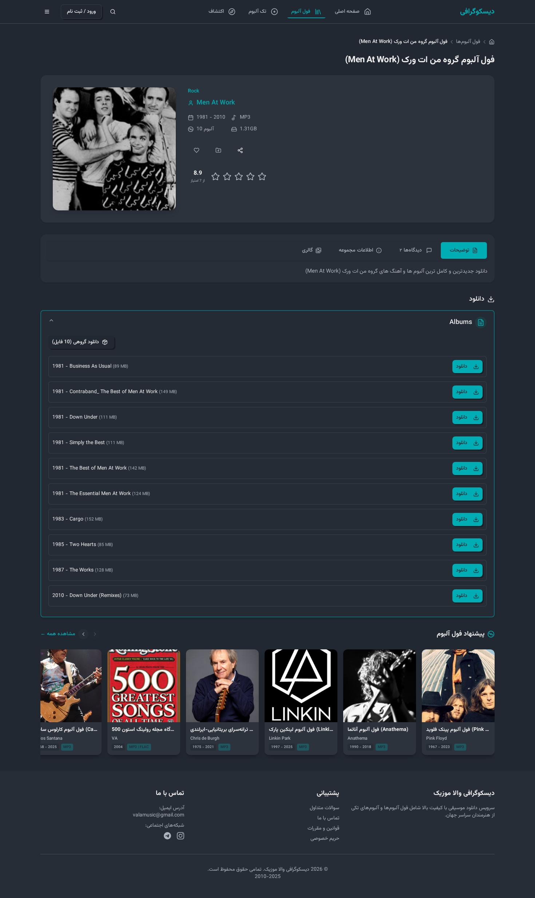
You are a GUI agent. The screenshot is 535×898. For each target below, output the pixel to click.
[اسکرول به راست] (95, 634)
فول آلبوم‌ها (468, 42)
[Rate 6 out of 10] (239, 176)
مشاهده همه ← (57, 634)
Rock (193, 91)
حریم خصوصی (324, 839)
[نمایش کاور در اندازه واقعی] (114, 149)
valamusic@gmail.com (158, 815)
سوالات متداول (324, 808)
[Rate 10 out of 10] (262, 176)
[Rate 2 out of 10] (215, 176)
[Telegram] (167, 835)
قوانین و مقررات (323, 828)
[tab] (464, 250)
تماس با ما (328, 818)
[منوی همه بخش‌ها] (47, 11)
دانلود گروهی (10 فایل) (75, 342)
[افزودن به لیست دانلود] (218, 150)
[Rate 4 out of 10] (227, 176)
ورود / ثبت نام (81, 12)
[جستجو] (112, 11)
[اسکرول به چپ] (83, 634)
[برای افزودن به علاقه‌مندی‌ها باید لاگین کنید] (196, 150)
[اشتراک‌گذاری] (240, 150)
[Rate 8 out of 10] (250, 176)
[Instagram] (180, 835)
